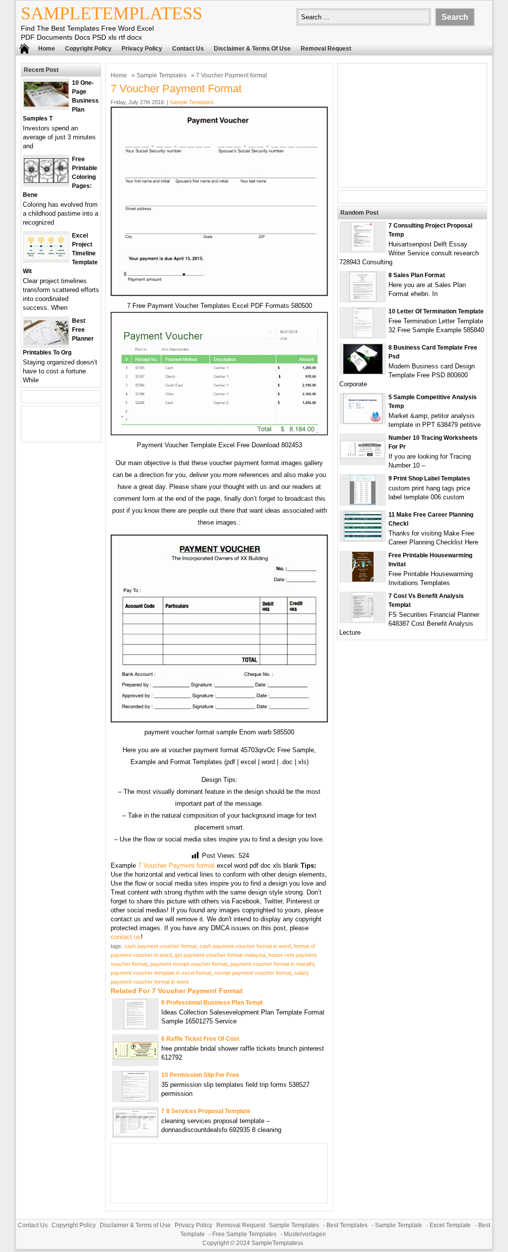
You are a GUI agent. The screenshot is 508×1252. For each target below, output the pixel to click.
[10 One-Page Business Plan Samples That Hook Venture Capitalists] (46, 104)
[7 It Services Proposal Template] (135, 1134)
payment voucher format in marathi (272, 964)
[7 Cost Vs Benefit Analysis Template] (363, 620)
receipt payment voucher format (252, 973)
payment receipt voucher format (188, 964)
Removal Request (326, 48)
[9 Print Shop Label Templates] (363, 502)
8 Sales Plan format (416, 275)
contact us (126, 937)
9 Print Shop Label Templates (429, 478)
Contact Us (188, 48)
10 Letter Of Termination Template (436, 311)
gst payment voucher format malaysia (220, 955)
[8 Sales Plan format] (363, 299)
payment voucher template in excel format (161, 973)
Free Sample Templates (244, 1234)
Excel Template (450, 1225)
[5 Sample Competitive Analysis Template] (362, 421)
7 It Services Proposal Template (206, 1111)
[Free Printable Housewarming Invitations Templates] (363, 579)
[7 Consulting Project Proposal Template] (362, 249)
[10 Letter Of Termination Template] (363, 335)
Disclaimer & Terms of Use (252, 48)
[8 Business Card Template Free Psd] (362, 371)
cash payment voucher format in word (245, 946)
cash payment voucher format (160, 946)
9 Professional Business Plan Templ (211, 1002)
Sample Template (398, 1225)
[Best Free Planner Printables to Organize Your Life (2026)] (46, 342)
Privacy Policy (142, 48)
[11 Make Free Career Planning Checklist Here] (363, 538)
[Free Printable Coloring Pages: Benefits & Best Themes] (46, 180)
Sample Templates (161, 75)
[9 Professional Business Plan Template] (135, 1026)
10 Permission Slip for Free (200, 1075)
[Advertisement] (412, 125)
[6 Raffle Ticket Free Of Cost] (135, 1057)
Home (46, 48)
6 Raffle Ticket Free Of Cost (200, 1038)
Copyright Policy (88, 48)
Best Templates (347, 1225)
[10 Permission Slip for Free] (135, 1099)
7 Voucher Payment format (176, 865)
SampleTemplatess (111, 13)
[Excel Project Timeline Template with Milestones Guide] (46, 257)
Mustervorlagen (305, 1234)
